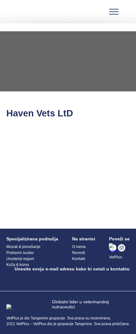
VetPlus (115, 257)
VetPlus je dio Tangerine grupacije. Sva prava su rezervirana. (58, 318)
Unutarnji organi (20, 259)
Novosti (78, 253)
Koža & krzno (17, 265)
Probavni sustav (20, 253)
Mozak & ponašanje (23, 247)
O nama (79, 247)
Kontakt (78, 259)
